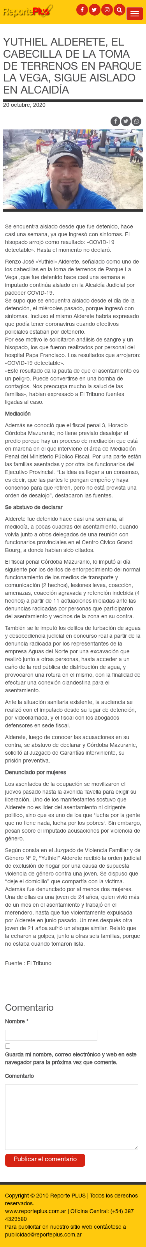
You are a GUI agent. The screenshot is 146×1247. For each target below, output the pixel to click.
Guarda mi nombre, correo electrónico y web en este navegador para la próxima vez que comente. (71, 1059)
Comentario (19, 1076)
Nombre (16, 1022)
